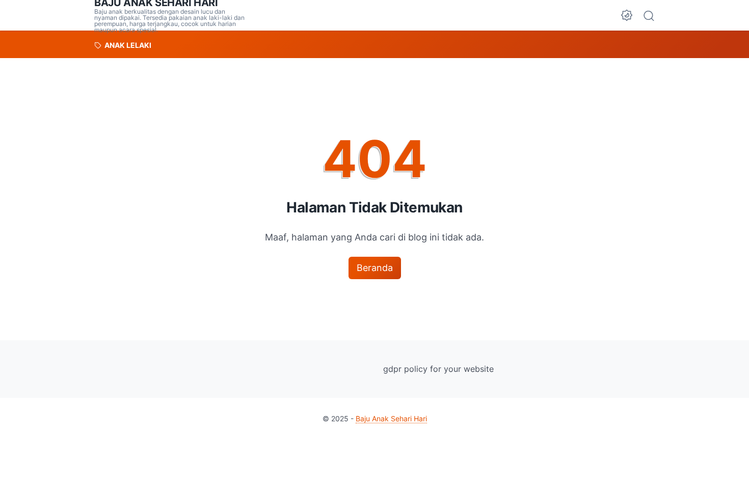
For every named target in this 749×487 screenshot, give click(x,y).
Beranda (375, 267)
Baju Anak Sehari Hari (391, 418)
